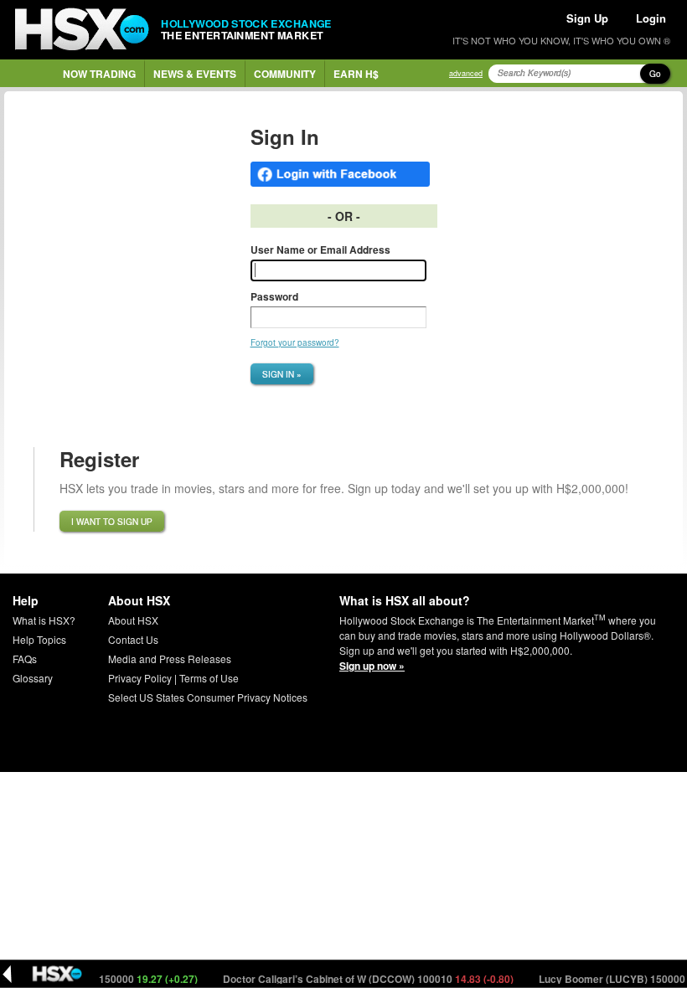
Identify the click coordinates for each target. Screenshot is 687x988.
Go (655, 74)
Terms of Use (209, 678)
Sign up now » (372, 665)
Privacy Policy (140, 678)
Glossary (33, 678)
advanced (466, 73)
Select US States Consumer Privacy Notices (207, 697)
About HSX (133, 620)
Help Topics (39, 639)
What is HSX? (44, 620)
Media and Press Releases (169, 658)
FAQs (25, 658)
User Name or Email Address (320, 249)
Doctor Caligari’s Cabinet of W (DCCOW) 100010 (359, 978)
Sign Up (587, 18)
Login (651, 18)
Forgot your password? (295, 342)
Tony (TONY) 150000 (108, 978)
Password (274, 296)
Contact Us (133, 639)
